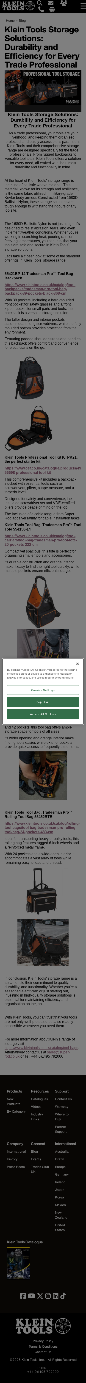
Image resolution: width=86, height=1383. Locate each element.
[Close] (77, 664)
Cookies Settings (43, 690)
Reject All (43, 702)
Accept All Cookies (43, 714)
